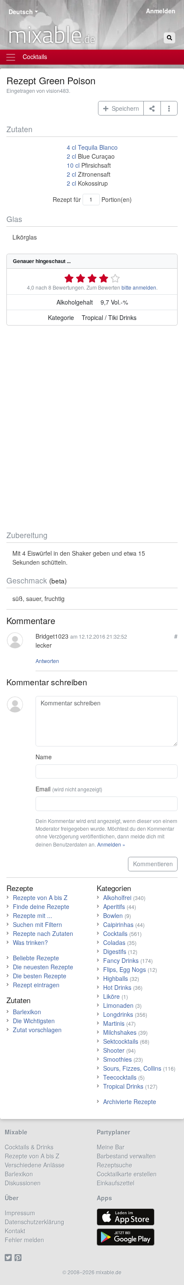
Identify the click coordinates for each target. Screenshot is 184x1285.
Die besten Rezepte (39, 975)
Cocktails (115, 933)
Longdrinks (118, 1014)
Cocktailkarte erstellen (127, 1174)
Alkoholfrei (117, 897)
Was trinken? (30, 942)
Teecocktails (120, 1077)
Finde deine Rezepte (41, 906)
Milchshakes (120, 1032)
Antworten (47, 660)
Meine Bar (111, 1147)
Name (44, 756)
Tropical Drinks (123, 1086)
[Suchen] (169, 38)
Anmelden (160, 10)
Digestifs (114, 951)
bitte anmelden (139, 287)
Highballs (115, 978)
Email (69, 789)
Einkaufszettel (115, 1182)
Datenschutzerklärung (34, 1221)
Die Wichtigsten (34, 1020)
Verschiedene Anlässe (35, 1165)
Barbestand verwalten (126, 1156)
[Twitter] (10, 1257)
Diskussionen (23, 1182)
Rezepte (19, 887)
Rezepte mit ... (32, 915)
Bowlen (113, 915)
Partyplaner (113, 1132)
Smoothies (117, 1059)
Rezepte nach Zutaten (43, 933)
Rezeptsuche (114, 1165)
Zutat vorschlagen (37, 1029)
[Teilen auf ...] (152, 108)
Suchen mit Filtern (37, 924)
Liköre (111, 996)
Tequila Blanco (98, 147)
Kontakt (15, 1230)
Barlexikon (27, 1011)
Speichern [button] (123, 108)
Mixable (16, 1132)
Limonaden (118, 1005)
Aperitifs (114, 906)
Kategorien (114, 887)
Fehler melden (24, 1239)
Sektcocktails (120, 1041)
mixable (51, 34)
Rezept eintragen (36, 984)
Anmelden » (111, 844)
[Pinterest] (19, 1257)
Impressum (20, 1212)
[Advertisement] (92, 429)
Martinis (114, 1023)
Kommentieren (153, 863)
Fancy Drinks (121, 960)
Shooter (114, 1050)
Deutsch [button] (21, 11)
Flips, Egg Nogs (124, 969)
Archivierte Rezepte (129, 1101)
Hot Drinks (117, 987)
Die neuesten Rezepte (43, 966)
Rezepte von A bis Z (40, 897)
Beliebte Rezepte (36, 957)
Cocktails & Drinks (29, 1147)
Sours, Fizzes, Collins (132, 1068)
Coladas (114, 942)
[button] (169, 108)
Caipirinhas (118, 924)
